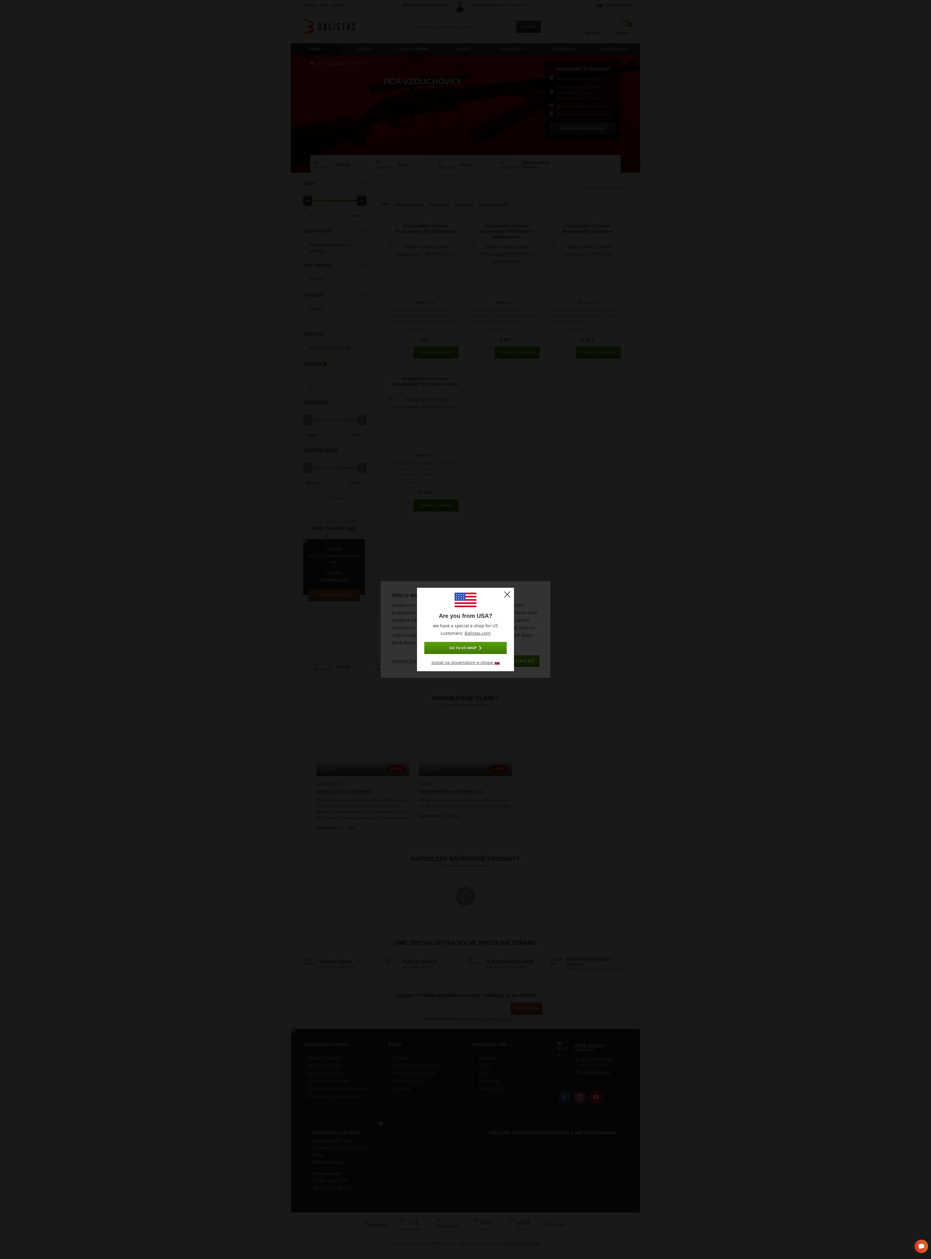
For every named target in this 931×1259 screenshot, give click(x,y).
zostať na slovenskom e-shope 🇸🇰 (465, 662)
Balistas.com (478, 633)
